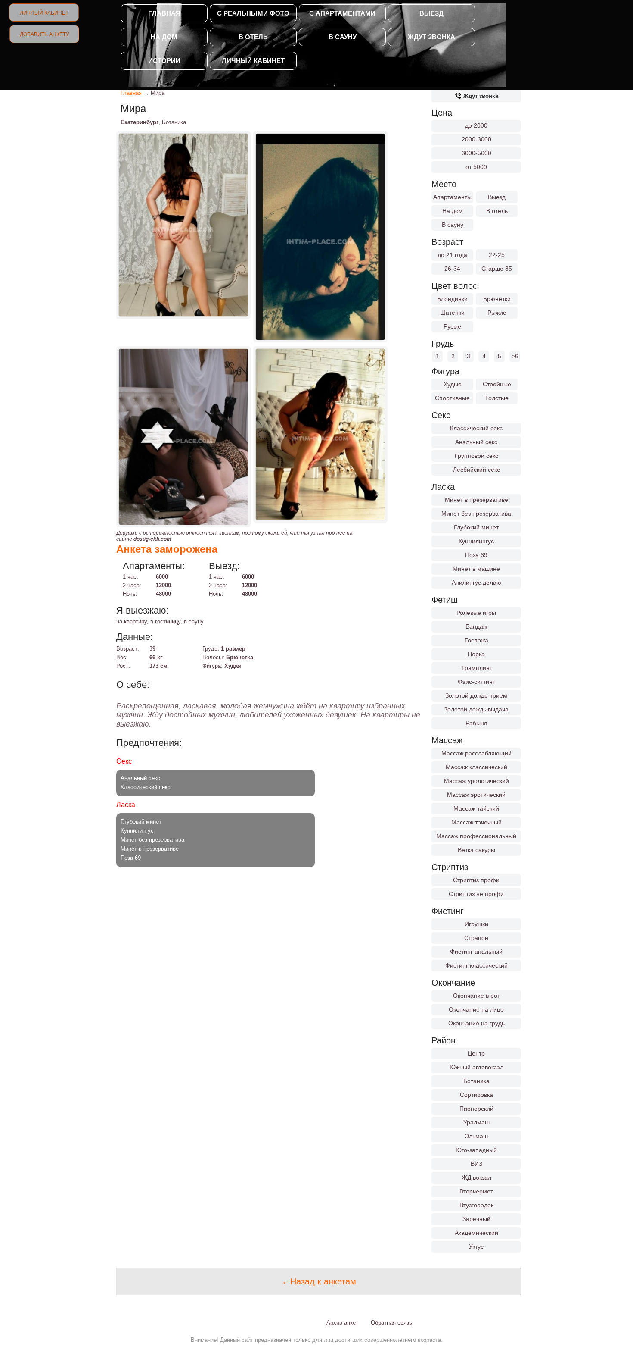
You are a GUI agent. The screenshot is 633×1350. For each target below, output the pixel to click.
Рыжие (496, 312)
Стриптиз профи (476, 880)
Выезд (431, 13)
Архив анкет (342, 1322)
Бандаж (476, 626)
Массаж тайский (476, 808)
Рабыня (476, 723)
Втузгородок (476, 1205)
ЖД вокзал (476, 1177)
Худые (453, 384)
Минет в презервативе (476, 499)
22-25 (497, 254)
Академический (476, 1232)
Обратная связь (391, 1322)
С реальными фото (253, 13)
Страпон (476, 937)
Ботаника (476, 1080)
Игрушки (476, 924)
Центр (476, 1053)
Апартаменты (452, 197)
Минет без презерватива (476, 513)
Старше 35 (496, 268)
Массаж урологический (476, 780)
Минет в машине (476, 568)
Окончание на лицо (476, 1009)
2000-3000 (476, 139)
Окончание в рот (476, 995)
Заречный (476, 1218)
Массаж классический (476, 767)
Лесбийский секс (476, 469)
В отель (253, 37)
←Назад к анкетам (319, 1281)
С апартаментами (342, 13)
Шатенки (452, 312)
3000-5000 (476, 153)
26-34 (452, 268)
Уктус (476, 1246)
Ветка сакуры (476, 849)
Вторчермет (476, 1191)
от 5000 (476, 166)
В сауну (343, 37)
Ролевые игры (476, 612)
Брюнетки (497, 298)
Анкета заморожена (166, 549)
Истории (164, 60)
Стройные (497, 384)
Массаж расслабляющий (476, 753)
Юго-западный (476, 1149)
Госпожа (476, 640)
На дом (164, 37)
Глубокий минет (476, 527)
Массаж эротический (476, 794)
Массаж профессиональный (476, 836)
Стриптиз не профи (476, 893)
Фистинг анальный (476, 951)
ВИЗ (476, 1163)
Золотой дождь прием (476, 695)
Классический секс (476, 428)
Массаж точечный (476, 822)
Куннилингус (476, 541)
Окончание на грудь (476, 1023)
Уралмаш (476, 1122)
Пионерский (476, 1108)
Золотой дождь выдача (476, 709)
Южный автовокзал (476, 1067)
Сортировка (476, 1094)
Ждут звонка (431, 37)
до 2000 (476, 125)
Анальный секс (476, 442)
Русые (452, 326)
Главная (164, 13)
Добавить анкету (44, 34)
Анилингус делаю (476, 582)
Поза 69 (476, 554)
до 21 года (452, 254)
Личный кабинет (44, 13)
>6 (515, 356)
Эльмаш (476, 1136)
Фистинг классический (476, 965)
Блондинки (452, 298)
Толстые (497, 398)
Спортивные (452, 398)
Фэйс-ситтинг (476, 681)
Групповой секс (476, 455)
